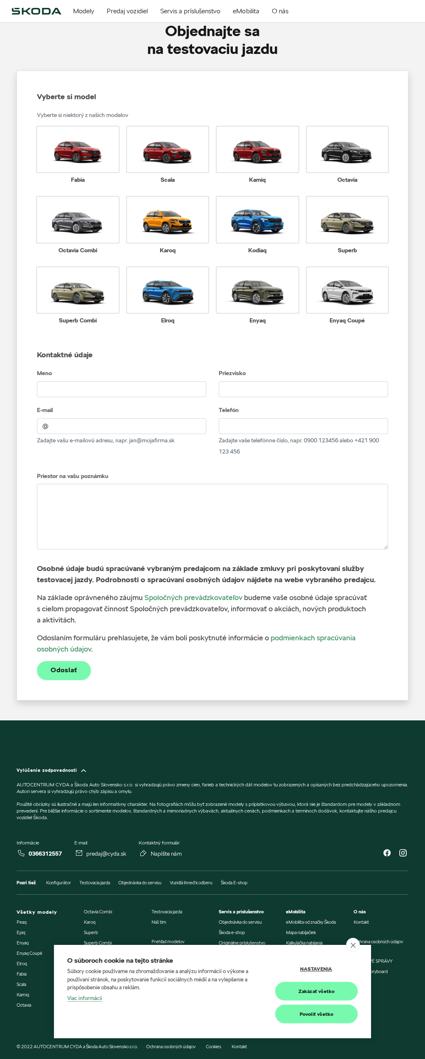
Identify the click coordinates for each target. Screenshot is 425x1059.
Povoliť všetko (317, 1014)
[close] (353, 945)
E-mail (45, 410)
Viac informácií (84, 998)
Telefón (229, 410)
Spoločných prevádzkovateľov (193, 597)
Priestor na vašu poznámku (72, 476)
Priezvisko (232, 373)
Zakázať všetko (316, 991)
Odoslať (64, 670)
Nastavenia (316, 969)
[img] (36, 11)
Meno (44, 373)
